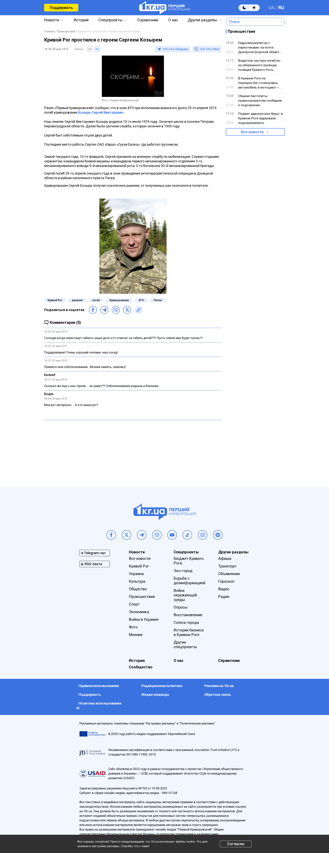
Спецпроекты (110, 20)
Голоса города (186, 622)
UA (271, 7)
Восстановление (188, 615)
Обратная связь (217, 695)
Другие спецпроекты (185, 644)
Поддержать (61, 7)
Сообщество (141, 667)
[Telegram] (104, 310)
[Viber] (116, 310)
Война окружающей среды (185, 595)
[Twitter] (127, 310)
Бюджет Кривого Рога (189, 560)
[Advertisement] (133, 450)
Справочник (147, 20)
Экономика (139, 612)
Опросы (181, 607)
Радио (223, 596)
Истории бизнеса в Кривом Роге (189, 632)
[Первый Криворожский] (164, 7)
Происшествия (142, 596)
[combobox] (252, 22)
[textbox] (252, 22)
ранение (77, 300)
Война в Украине (143, 619)
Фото (133, 627)
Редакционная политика (161, 686)
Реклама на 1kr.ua (219, 686)
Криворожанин (119, 300)
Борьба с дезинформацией (189, 580)
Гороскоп (226, 581)
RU (281, 7)
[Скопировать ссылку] (139, 310)
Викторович (100, 112)
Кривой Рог (55, 300)
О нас (173, 20)
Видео (223, 589)
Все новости (252, 132)
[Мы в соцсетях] (111, 535)
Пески (158, 300)
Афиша (224, 558)
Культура (137, 581)
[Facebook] (93, 310)
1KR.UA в (175, 49)
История (81, 20)
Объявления (229, 573)
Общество (138, 589)
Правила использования (99, 686)
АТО (141, 300)
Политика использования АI (98, 705)
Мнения (135, 634)
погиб (96, 300)
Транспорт (227, 566)
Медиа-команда (155, 695)
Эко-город (183, 570)
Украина (136, 573)
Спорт (134, 604)
